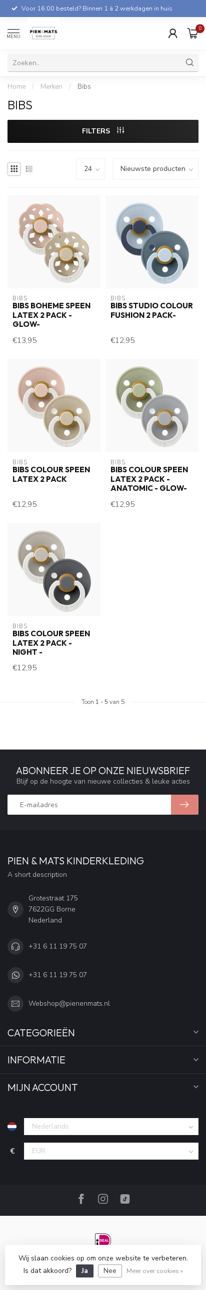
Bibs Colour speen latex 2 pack (51, 474)
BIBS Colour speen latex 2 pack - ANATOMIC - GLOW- (149, 479)
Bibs (84, 86)
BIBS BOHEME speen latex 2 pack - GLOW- (51, 315)
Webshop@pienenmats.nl (69, 1003)
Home (17, 86)
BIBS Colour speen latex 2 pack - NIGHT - (51, 643)
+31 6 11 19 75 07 (57, 946)
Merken (51, 86)
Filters (97, 131)
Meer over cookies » (154, 1270)
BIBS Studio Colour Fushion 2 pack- (151, 310)
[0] (193, 33)
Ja (85, 1270)
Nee (110, 1270)
